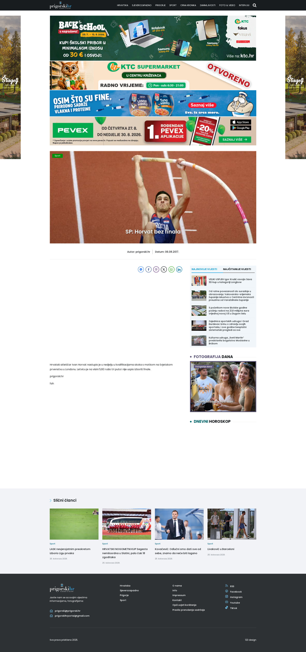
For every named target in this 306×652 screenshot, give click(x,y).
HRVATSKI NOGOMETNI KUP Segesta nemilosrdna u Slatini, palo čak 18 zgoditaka (125, 553)
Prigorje (160, 5)
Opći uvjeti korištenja (184, 605)
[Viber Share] (156, 269)
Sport (173, 5)
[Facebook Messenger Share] (141, 269)
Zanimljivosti (207, 5)
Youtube (235, 602)
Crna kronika (188, 5)
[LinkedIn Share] (179, 269)
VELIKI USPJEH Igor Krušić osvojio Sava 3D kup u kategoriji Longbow (230, 281)
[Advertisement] (116, 295)
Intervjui (244, 5)
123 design (250, 639)
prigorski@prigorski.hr (67, 610)
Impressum (179, 595)
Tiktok (233, 608)
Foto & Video (227, 5)
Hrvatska (122, 5)
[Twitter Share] (164, 269)
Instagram (236, 597)
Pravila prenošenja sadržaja (188, 610)
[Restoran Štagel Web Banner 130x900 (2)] (10, 158)
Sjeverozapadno (142, 5)
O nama (177, 585)
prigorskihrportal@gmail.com (72, 615)
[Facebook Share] (149, 269)
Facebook (236, 591)
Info (174, 590)
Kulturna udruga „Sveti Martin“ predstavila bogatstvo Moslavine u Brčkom (229, 340)
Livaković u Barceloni (221, 549)
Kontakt (177, 600)
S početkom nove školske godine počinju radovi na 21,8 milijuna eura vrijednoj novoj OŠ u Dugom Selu (229, 310)
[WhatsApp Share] (171, 269)
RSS (232, 586)
